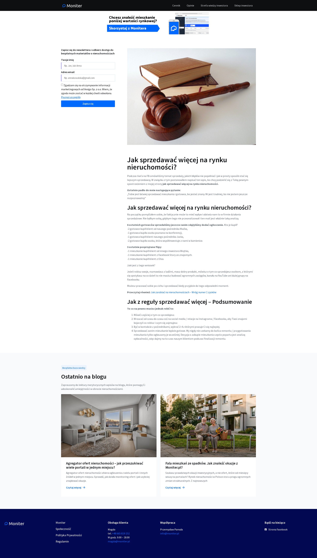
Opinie (190, 5)
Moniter (60, 522)
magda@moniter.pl (119, 541)
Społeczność (63, 529)
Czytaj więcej (74, 487)
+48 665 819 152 (121, 533)
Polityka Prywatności (69, 535)
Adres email (67, 72)
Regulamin (62, 541)
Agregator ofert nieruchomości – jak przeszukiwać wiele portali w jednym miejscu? (104, 465)
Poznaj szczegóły (71, 97)
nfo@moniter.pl (170, 533)
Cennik (176, 5)
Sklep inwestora (243, 5)
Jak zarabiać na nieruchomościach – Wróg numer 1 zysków (183, 292)
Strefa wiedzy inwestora (214, 5)
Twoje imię (67, 59)
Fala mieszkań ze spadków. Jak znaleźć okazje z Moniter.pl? (201, 465)
